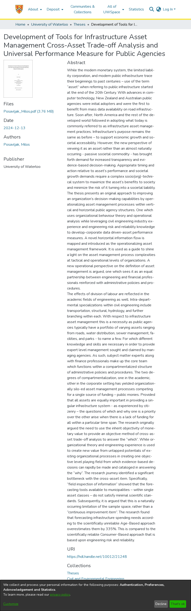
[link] (28, 111)
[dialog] (95, 595)
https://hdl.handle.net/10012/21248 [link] (97, 556)
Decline (161, 604)
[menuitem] (34, 9)
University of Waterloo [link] (49, 24)
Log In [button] (168, 9)
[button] (19, 9)
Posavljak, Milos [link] (16, 144)
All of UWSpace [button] (111, 9)
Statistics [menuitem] (136, 9)
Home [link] (20, 24)
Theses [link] (79, 24)
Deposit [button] (53, 9)
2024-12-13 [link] (14, 128)
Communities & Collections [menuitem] (83, 9)
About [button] (33, 9)
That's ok (178, 604)
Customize (10, 604)
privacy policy (60, 594)
